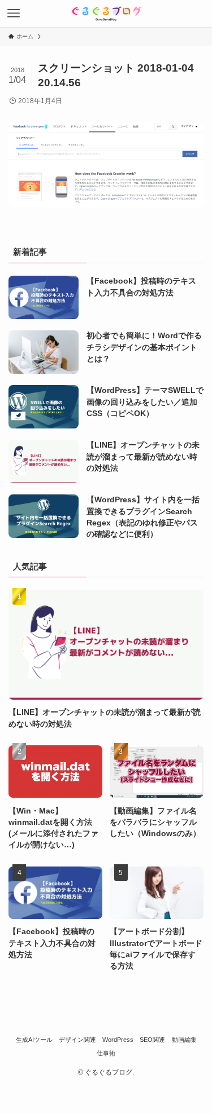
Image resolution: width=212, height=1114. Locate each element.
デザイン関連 (77, 1039)
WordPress (117, 1039)
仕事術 (106, 1053)
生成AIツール (34, 1039)
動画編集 (184, 1039)
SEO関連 (152, 1039)
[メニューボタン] (13, 13)
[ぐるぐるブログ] (106, 13)
